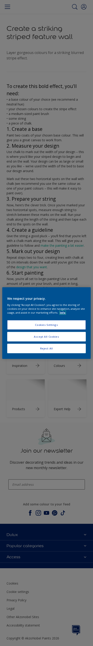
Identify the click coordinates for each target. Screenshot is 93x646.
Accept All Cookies (46, 336)
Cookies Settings (46, 325)
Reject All (46, 348)
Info (62, 312)
